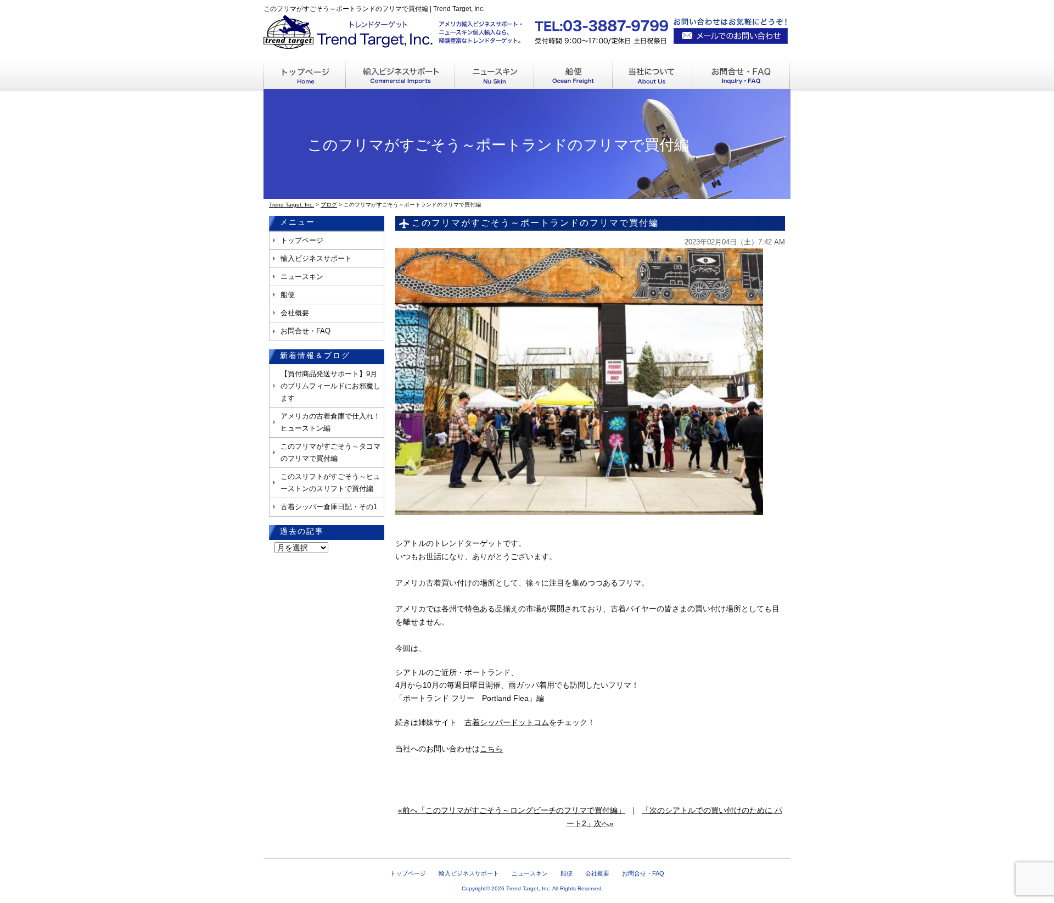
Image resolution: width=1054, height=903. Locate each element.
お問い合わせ (741, 75)
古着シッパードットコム (506, 722)
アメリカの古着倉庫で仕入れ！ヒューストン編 (330, 422)
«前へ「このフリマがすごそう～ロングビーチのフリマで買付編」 (511, 810)
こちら (491, 748)
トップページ (302, 240)
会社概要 (295, 313)
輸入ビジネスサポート (400, 75)
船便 (573, 75)
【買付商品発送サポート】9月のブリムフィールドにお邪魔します (330, 386)
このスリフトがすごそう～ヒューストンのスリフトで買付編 (330, 482)
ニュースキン (494, 75)
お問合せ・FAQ (305, 331)
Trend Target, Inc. (528, 888)
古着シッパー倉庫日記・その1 (329, 507)
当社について (652, 75)
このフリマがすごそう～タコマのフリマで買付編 (330, 452)
